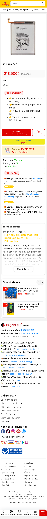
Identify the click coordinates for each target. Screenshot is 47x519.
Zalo (14, 152)
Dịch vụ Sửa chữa (8, 466)
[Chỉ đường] (31, 380)
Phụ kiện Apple (7, 463)
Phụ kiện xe (5, 469)
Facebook (23, 152)
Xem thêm (22, 269)
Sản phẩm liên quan (12, 282)
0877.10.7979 (20, 380)
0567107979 (27, 494)
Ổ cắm (27, 472)
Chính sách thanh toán (11, 403)
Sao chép (9, 187)
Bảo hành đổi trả (9, 399)
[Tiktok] (8, 431)
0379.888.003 (15, 361)
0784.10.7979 (15, 386)
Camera (27, 466)
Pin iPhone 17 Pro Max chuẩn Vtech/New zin (28, 289)
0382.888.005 (15, 374)
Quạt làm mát (30, 485)
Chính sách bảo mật (10, 418)
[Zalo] (24, 431)
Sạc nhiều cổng (7, 472)
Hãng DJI (5, 485)
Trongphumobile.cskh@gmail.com (26, 492)
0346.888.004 (10, 368)
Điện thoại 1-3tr (30, 476)
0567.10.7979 (27, 149)
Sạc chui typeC (30, 469)
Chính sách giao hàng (11, 407)
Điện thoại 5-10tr (31, 479)
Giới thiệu (5, 421)
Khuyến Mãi (29, 463)
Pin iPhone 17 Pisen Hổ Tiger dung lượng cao (28, 305)
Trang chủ (7, 10)
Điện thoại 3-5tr (7, 479)
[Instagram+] (13, 431)
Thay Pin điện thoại (23, 10)
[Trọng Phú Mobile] (5, 4)
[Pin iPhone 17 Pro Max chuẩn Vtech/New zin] (11, 293)
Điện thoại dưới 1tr (8, 476)
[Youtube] (18, 431)
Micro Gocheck (7, 482)
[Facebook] (3, 431)
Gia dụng (28, 482)
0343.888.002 (10, 355)
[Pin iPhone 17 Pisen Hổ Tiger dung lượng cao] (11, 309)
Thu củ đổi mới (8, 414)
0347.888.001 (23, 349)
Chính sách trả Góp (10, 410)
